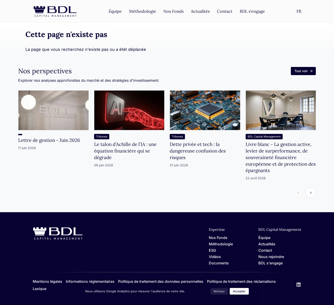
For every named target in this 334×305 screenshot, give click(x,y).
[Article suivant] (311, 193)
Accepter (239, 291)
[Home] (58, 239)
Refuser (219, 291)
